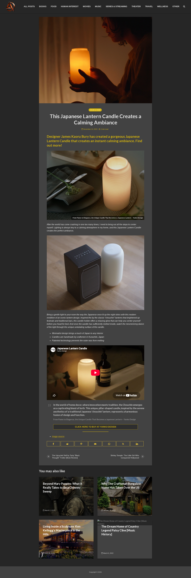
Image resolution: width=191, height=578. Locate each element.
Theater (136, 6)
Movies (87, 6)
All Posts (29, 6)
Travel (149, 6)
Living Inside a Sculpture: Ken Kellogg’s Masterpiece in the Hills (61, 530)
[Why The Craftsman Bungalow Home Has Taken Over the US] (124, 496)
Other (175, 6)
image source (58, 436)
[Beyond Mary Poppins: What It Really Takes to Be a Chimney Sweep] (66, 496)
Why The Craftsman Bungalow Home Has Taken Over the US (121, 485)
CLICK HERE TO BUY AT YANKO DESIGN (95, 427)
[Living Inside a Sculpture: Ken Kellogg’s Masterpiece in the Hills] (66, 539)
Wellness (162, 6)
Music (98, 6)
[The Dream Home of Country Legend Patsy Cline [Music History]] (124, 522)
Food (54, 6)
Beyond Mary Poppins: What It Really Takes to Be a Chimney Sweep (62, 487)
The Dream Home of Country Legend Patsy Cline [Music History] (120, 530)
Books (42, 6)
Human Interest (69, 6)
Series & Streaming (116, 6)
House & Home (95, 110)
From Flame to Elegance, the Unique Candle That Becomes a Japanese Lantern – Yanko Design (94, 419)
